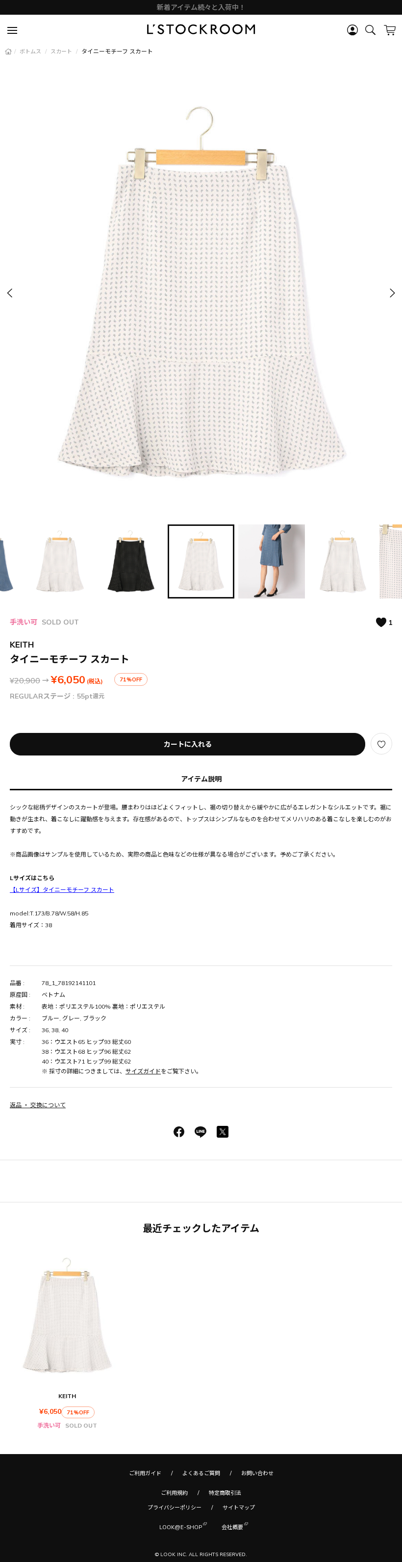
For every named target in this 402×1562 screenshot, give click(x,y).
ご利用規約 (174, 1492)
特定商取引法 (225, 1492)
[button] (391, 293)
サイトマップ (239, 1507)
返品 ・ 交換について (38, 1105)
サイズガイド (143, 1071)
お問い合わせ (257, 1473)
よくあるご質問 (201, 1473)
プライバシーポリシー (174, 1507)
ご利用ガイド (145, 1473)
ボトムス (31, 51)
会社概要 (232, 1527)
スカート (62, 51)
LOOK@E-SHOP (180, 1527)
